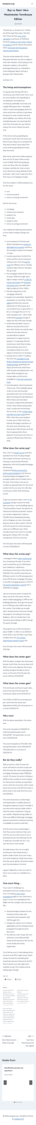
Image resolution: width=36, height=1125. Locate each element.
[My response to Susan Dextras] (24, 996)
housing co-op (19, 452)
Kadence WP (19, 1119)
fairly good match (25, 558)
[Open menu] (32, 3)
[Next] (30, 1082)
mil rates (19, 317)
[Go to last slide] (5, 1082)
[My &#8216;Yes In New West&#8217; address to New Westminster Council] (10, 997)
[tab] (14, 1102)
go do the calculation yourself (15, 585)
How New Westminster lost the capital (28, 1041)
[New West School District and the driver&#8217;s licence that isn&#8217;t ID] (10, 1016)
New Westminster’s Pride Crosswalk (9, 1039)
